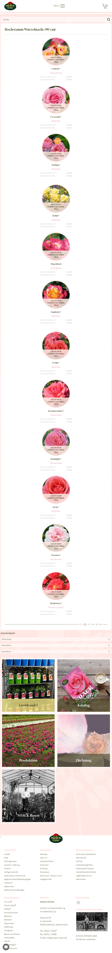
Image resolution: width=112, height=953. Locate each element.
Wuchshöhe (6, 645)
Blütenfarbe (6, 639)
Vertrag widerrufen (11, 872)
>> (105, 624)
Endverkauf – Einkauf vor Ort (51, 876)
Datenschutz (9, 886)
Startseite (43, 854)
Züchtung (43, 868)
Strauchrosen (9, 923)
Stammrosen (81, 879)
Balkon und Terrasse (12, 934)
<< (77, 624)
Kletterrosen (8, 927)
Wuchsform (6, 651)
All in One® (8, 902)
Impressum (8, 883)
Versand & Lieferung (12, 865)
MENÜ (57, 5)
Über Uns (43, 858)
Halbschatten (9, 938)
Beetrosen (8, 916)
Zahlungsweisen (10, 861)
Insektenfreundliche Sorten (86, 872)
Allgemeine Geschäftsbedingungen (17, 879)
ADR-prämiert (81, 858)
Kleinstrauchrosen (11, 912)
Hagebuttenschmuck (84, 876)
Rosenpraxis (44, 872)
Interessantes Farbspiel (85, 868)
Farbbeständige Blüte (84, 865)
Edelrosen (8, 920)
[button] (6, 947)
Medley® (7, 909)
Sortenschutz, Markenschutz (14, 876)
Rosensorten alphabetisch (86, 854)
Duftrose (79, 861)
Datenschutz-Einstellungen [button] (14, 890)
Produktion (44, 865)
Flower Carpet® (10, 905)
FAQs (6, 858)
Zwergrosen (8, 930)
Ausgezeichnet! (46, 879)
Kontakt (7, 854)
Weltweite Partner (47, 861)
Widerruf (7, 868)
